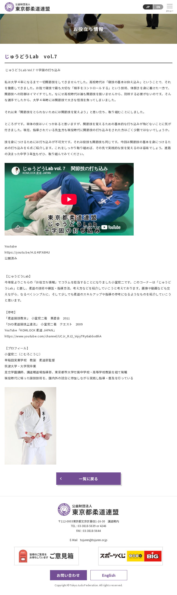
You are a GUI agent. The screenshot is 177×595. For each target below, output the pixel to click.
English (108, 575)
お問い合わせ (68, 575)
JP (148, 7)
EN (158, 7)
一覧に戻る (88, 478)
